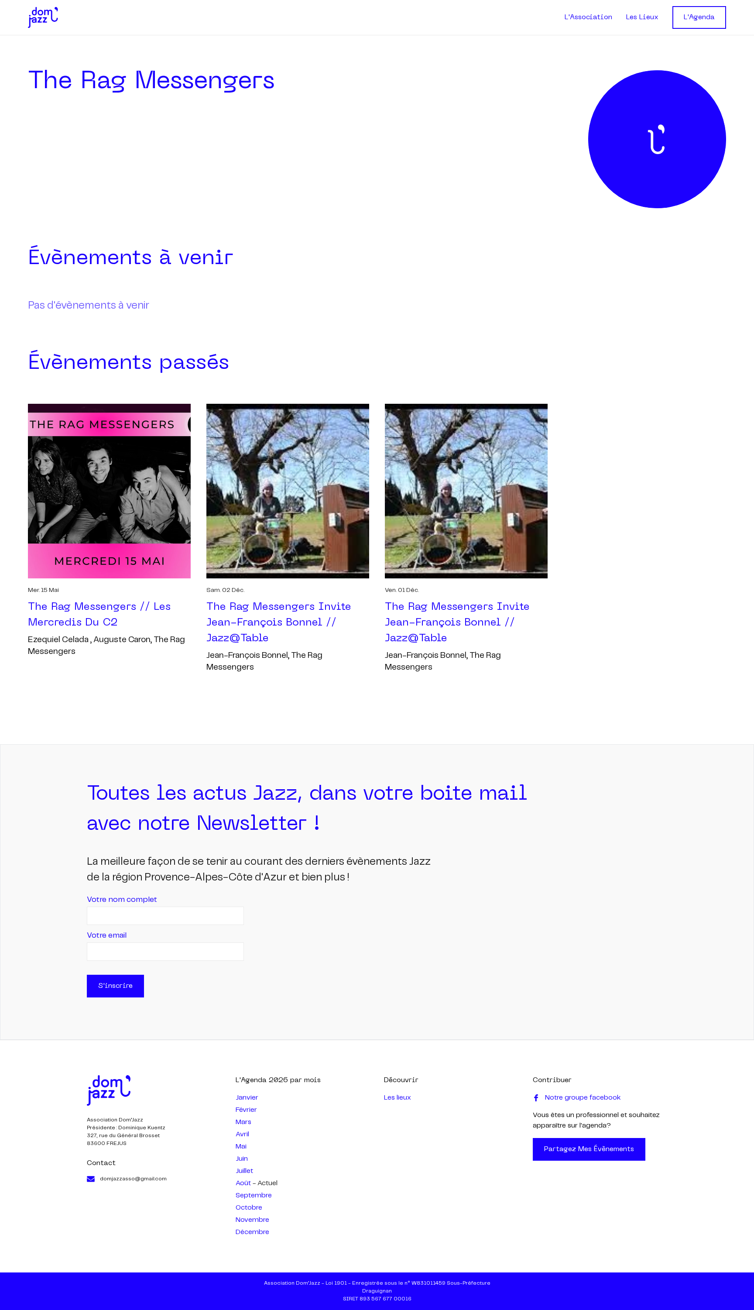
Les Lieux (642, 17)
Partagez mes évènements (589, 1149)
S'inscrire (115, 986)
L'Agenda (699, 17)
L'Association (588, 17)
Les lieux (397, 1097)
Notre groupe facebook (583, 1097)
